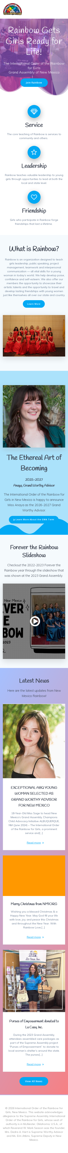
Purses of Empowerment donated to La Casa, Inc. (34, 1024)
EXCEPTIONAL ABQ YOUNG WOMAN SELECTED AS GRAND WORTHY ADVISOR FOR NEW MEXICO (34, 797)
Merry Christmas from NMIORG (34, 904)
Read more (34, 842)
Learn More (33, 304)
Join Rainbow (34, 82)
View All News (33, 1081)
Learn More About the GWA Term (35, 519)
